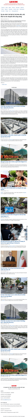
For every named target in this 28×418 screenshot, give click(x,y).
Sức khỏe (2, 11)
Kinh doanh (17, 7)
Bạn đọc (6, 9)
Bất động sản (22, 9)
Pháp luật (22, 7)
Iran (5, 272)
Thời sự (2, 9)
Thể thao (13, 7)
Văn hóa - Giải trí (16, 9)
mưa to (3, 300)
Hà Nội (2, 192)
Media (10, 7)
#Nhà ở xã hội (4, 84)
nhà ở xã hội (18, 25)
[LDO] (14, 97)
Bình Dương (11, 139)
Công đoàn (10, 9)
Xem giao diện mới (15, 11)
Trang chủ (2, 7)
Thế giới (7, 11)
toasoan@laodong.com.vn (7, 399)
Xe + (10, 11)
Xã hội (7, 7)
